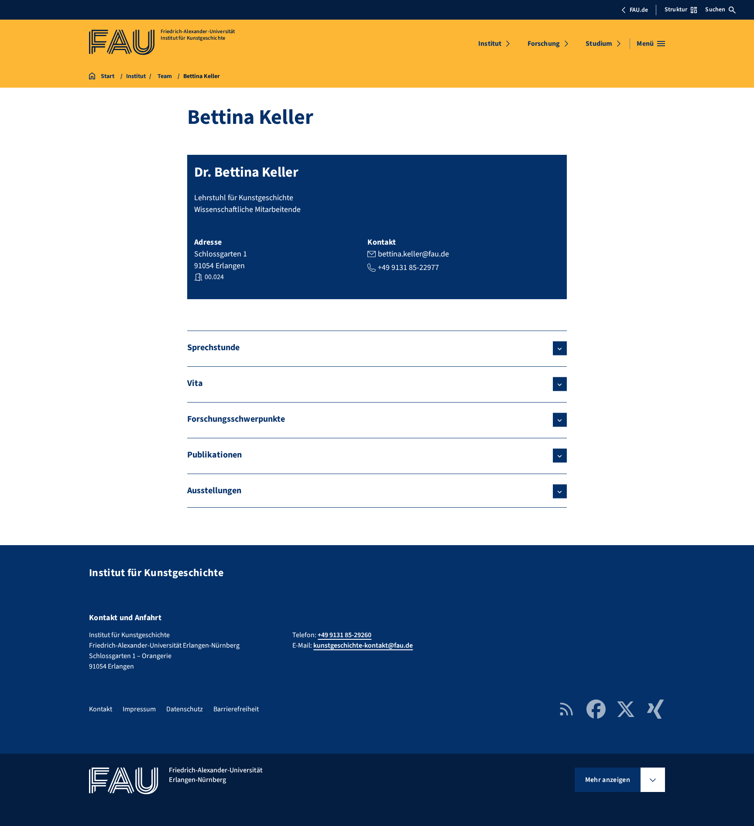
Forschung (544, 43)
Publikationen (214, 455)
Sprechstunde (213, 347)
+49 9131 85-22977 (408, 267)
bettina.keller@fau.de (413, 254)
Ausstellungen (214, 491)
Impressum (139, 709)
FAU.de (639, 10)
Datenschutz (184, 709)
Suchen (715, 9)
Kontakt (100, 709)
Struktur (676, 9)
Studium (599, 43)
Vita (195, 383)
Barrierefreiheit (236, 709)
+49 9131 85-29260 (344, 635)
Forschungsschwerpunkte (236, 419)
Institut (489, 43)
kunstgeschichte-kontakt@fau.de (363, 645)
